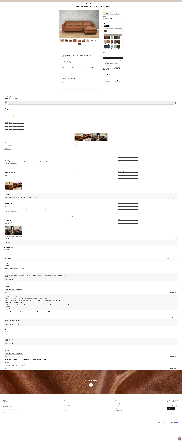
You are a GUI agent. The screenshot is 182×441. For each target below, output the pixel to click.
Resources (95, 6)
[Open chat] (179, 438)
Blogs (65, 410)
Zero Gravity (117, 407)
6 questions (105, 15)
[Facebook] (3, 414)
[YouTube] (12, 414)
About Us (65, 400)
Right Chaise (106, 25)
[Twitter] (5, 414)
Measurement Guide (118, 410)
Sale (90, 6)
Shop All (77, 6)
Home (73, 6)
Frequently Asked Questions (67, 87)
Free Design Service (65, 82)
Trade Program (67, 408)
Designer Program (67, 407)
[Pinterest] (10, 414)
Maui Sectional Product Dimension (68, 78)
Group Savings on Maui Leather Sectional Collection (71, 51)
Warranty (116, 400)
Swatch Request (67, 405)
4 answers (110, 15)
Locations (108, 6)
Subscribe (170, 408)
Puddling (116, 413)
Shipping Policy (118, 403)
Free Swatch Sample (114, 63)
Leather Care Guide (118, 412)
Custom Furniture (84, 6)
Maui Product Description (66, 73)
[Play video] (91, 385)
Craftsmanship (101, 6)
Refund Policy (117, 405)
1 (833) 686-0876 (9, 406)
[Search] (177, 3)
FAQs (65, 403)
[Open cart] (179, 3)
